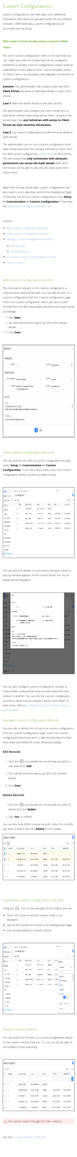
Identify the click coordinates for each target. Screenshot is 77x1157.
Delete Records (20, 251)
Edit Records (18, 246)
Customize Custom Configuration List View (31, 257)
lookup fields (45, 154)
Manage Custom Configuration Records (29, 239)
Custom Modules (24, 1137)
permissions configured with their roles (30, 206)
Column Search (15, 262)
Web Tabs (40, 1137)
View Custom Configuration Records (28, 233)
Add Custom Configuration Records (27, 228)
